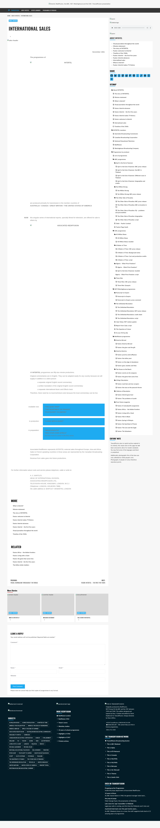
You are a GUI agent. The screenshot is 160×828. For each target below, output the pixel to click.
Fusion (24, 741)
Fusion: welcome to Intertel (21, 516)
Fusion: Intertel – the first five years (24, 527)
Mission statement (19, 509)
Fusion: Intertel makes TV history (23, 520)
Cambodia (27, 734)
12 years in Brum (110, 793)
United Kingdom (43, 762)
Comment (14, 642)
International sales (119, 60)
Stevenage (31, 756)
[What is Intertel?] (23, 604)
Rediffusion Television (41, 753)
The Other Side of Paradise (35, 759)
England (12, 741)
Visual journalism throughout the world (25, 530)
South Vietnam (20, 756)
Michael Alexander (15, 747)
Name (13, 668)
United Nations (14, 765)
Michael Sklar (28, 747)
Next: (93, 581)
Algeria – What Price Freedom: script (127, 274)
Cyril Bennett (47, 737)
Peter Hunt (12, 753)
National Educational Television (19, 750)
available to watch (15, 734)
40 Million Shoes (14, 722)
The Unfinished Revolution (17, 762)
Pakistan (46, 750)
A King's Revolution (28, 722)
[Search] (151, 10)
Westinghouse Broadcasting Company (21, 768)
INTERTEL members (35, 10)
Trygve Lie (32, 762)
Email (61, 668)
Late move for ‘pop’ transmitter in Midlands (119, 803)
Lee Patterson (45, 741)
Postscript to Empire (25, 753)
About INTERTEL (25, 10)
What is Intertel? (18, 506)
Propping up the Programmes (114, 788)
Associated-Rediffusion (16, 731)
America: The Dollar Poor (17, 725)
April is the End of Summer (30, 728)
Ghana (31, 741)
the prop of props (110, 798)
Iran (37, 741)
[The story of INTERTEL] (92, 604)
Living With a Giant (15, 744)
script (11, 756)
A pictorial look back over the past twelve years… (121, 809)
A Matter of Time (42, 722)
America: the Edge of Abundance (38, 725)
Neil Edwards (36, 750)
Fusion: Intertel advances (20, 523)
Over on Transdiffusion (114, 783)
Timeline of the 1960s (20, 534)
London (26, 744)
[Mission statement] (57, 604)
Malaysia (34, 744)
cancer (37, 737)
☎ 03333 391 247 (111, 724)
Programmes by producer (49, 10)
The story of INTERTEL (20, 513)
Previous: (24, 581)
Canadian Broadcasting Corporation (21, 737)
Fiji (18, 741)
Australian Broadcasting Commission (38, 731)
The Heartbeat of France (16, 759)
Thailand (39, 756)
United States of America (29, 765)
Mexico (42, 744)
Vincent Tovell (44, 765)
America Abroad (14, 728)
